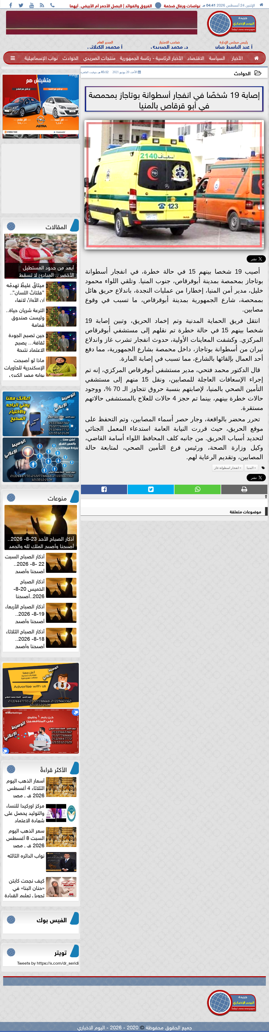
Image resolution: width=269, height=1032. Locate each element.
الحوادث (242, 72)
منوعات (57, 497)
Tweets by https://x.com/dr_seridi (48, 962)
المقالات (56, 226)
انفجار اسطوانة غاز (226, 468)
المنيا (250, 468)
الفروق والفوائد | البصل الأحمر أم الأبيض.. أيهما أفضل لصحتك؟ (142, 5)
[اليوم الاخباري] (41, 414)
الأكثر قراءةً (53, 768)
